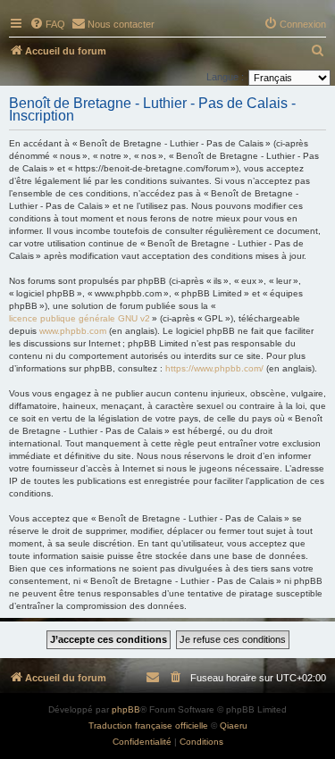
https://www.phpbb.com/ (214, 368)
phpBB (126, 709)
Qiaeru (233, 725)
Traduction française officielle (148, 725)
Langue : (225, 76)
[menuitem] (47, 24)
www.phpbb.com (72, 331)
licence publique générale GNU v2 (79, 318)
